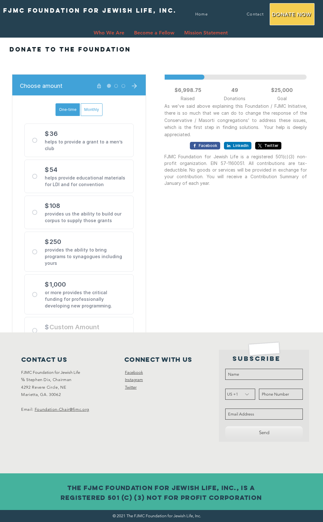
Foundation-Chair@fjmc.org (62, 409)
